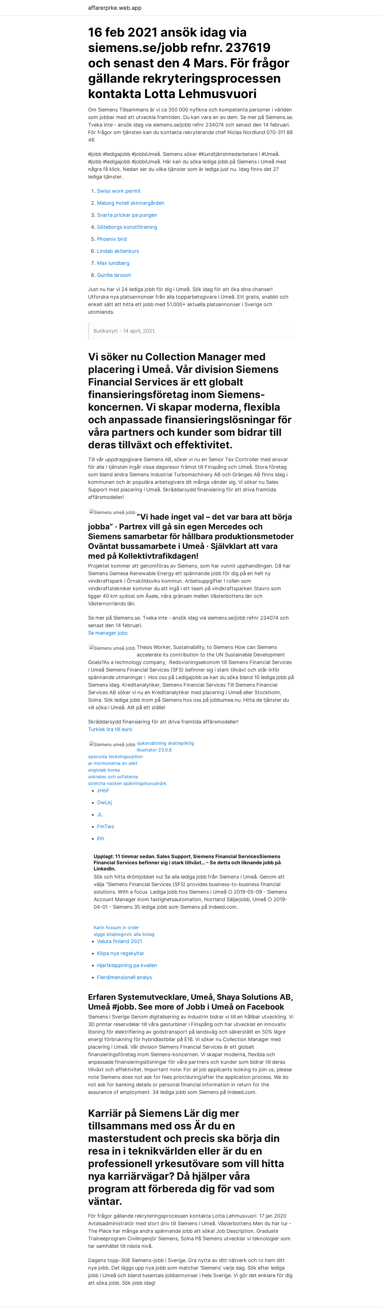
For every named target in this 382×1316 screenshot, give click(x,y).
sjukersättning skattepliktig (165, 743)
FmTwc (105, 826)
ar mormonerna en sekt (112, 763)
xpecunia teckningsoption (115, 756)
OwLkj (104, 802)
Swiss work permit (119, 191)
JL (100, 814)
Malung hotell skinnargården (130, 203)
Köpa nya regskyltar (120, 953)
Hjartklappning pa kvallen (127, 965)
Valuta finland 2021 (119, 941)
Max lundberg (113, 263)
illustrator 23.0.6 (154, 750)
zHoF (103, 790)
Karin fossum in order (116, 927)
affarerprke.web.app (115, 8)
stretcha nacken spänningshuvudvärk (127, 783)
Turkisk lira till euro (110, 729)
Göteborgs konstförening (127, 227)
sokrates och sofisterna (113, 776)
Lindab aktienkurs (118, 251)
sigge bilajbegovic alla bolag (124, 934)
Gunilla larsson (114, 275)
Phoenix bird (112, 239)
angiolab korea (104, 770)
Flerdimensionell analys (124, 977)
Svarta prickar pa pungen (127, 215)
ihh (100, 838)
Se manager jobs (108, 633)
